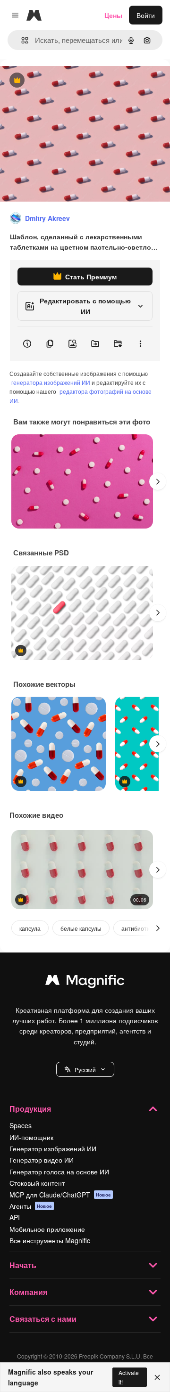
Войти (145, 15)
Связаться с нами (42, 1318)
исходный (63, 81)
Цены (113, 15)
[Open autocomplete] (21, 40)
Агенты (30, 1206)
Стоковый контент (37, 1183)
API (14, 1217)
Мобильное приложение (47, 1229)
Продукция (30, 1108)
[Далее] (157, 481)
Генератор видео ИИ (41, 1159)
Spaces (20, 1125)
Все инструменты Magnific (49, 1240)
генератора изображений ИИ (50, 382)
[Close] (157, 1377)
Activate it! (129, 1376)
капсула (30, 928)
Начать (22, 1265)
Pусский (85, 1070)
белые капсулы (81, 928)
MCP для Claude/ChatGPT (60, 1194)
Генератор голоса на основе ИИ (59, 1171)
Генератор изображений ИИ (52, 1148)
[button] (85, 1069)
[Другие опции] (140, 343)
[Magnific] (85, 982)
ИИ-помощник (31, 1137)
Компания (28, 1291)
